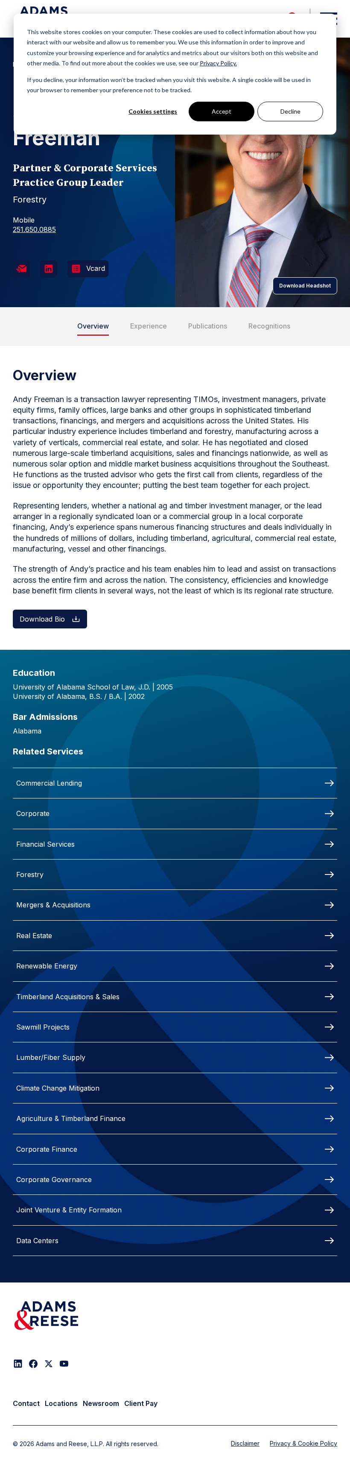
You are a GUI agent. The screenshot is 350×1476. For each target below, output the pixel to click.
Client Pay (141, 1403)
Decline (290, 111)
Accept (221, 111)
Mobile (24, 220)
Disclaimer (245, 1443)
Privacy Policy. (218, 63)
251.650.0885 (34, 229)
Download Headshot (305, 285)
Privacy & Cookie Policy (303, 1443)
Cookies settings (152, 111)
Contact (26, 1403)
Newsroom (101, 1403)
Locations (61, 1403)
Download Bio (42, 619)
